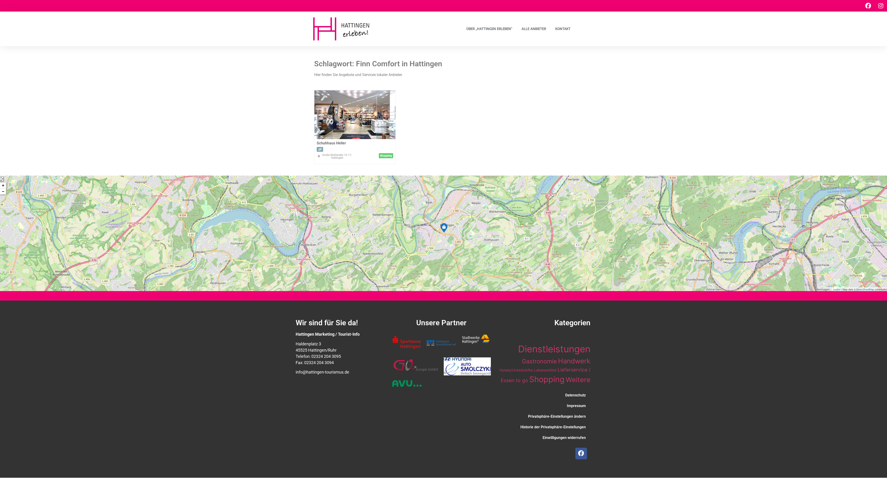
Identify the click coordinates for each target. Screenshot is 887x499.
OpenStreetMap (865, 289)
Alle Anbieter (534, 29)
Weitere (578, 380)
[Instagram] (881, 6)
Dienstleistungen (554, 349)
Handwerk (574, 361)
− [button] (3, 191)
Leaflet (837, 289)
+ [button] (3, 185)
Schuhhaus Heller (331, 143)
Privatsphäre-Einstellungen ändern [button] (557, 416)
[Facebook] (868, 6)
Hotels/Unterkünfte (516, 370)
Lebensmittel (545, 370)
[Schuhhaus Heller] (444, 227)
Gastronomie (539, 361)
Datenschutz (575, 395)
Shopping (547, 379)
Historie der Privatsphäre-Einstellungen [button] (553, 427)
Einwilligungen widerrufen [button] (564, 437)
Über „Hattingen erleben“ (489, 29)
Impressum (576, 406)
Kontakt (563, 29)
